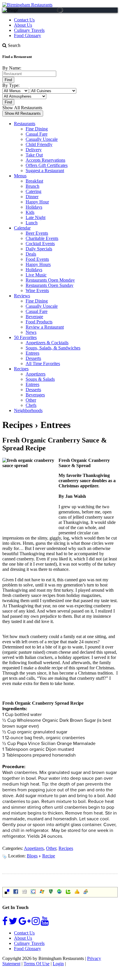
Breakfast (34, 180)
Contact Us (24, 19)
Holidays (34, 207)
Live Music (36, 274)
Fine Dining (37, 128)
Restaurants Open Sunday (49, 285)
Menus (20, 175)
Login (58, 963)
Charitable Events (42, 238)
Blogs (32, 855)
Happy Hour (37, 201)
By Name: (11, 67)
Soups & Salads (40, 379)
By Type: (11, 85)
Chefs (31, 405)
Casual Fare (36, 134)
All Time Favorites (43, 363)
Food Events (37, 259)
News (31, 332)
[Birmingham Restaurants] (27, 4)
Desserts (33, 358)
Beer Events (37, 233)
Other (31, 400)
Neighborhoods (28, 410)
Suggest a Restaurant (45, 170)
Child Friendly (39, 144)
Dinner (32, 196)
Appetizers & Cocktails (47, 342)
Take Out (34, 154)
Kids (30, 212)
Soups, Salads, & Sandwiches (53, 347)
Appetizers (35, 373)
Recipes (21, 368)
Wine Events (37, 290)
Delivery (34, 149)
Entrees (32, 353)
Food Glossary (27, 35)
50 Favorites (25, 337)
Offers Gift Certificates (47, 165)
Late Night (35, 217)
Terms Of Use (37, 963)
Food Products (39, 321)
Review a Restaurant (45, 327)
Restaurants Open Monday (50, 280)
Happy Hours (38, 264)
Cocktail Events (40, 243)
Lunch (32, 222)
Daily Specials (39, 248)
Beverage (34, 316)
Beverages (35, 394)
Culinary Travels (29, 30)
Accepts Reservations (45, 160)
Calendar (22, 227)
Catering (33, 191)
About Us (23, 25)
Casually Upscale (42, 139)
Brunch (32, 186)
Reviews (22, 295)
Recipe (48, 855)
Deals (31, 254)
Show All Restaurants (22, 107)
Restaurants (24, 123)
